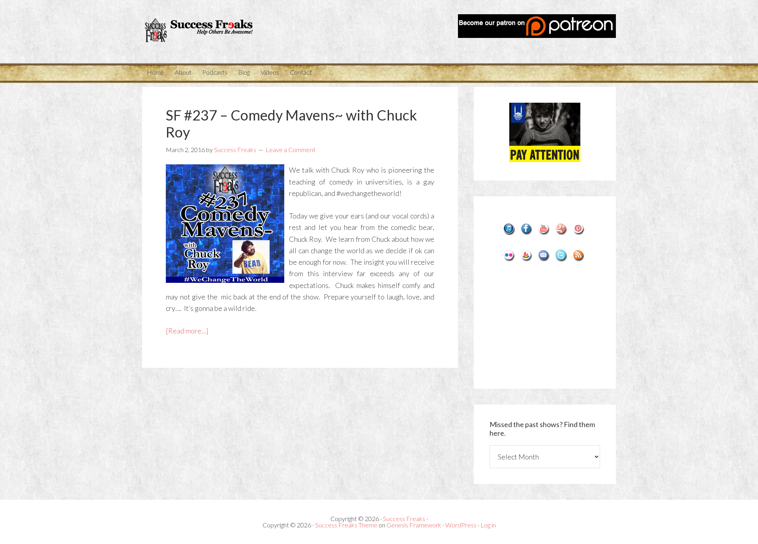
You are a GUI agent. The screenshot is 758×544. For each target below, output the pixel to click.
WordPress (461, 525)
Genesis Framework (414, 525)
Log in (488, 525)
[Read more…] (187, 330)
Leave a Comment (290, 149)
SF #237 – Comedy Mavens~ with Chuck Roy (291, 123)
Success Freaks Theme (346, 525)
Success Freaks (213, 31)
